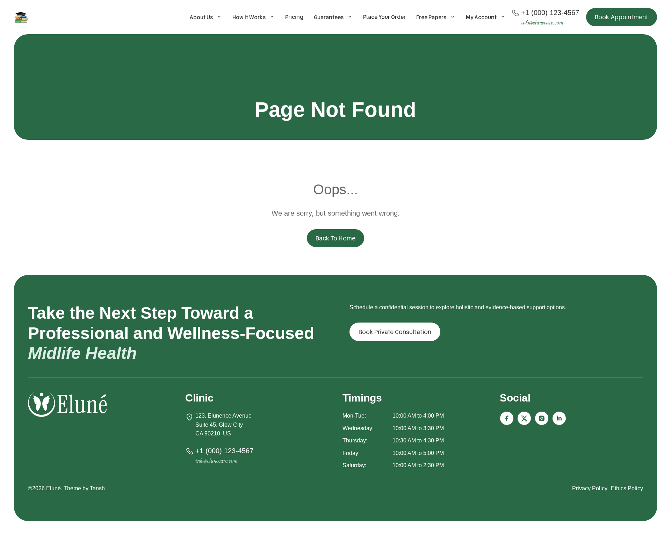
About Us (201, 17)
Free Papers (431, 17)
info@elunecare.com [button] (542, 22)
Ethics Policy (627, 488)
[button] (621, 17)
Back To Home (335, 238)
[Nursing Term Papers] (22, 17)
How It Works (249, 17)
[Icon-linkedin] (559, 418)
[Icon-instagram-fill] (542, 418)
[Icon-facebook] (507, 418)
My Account (481, 17)
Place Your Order (384, 17)
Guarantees (329, 17)
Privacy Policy (589, 488)
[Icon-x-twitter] (524, 418)
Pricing (294, 17)
